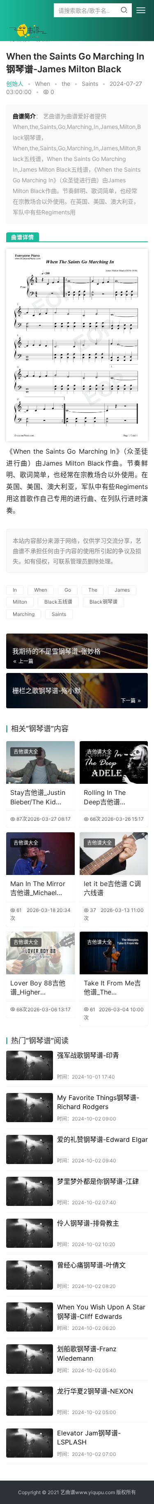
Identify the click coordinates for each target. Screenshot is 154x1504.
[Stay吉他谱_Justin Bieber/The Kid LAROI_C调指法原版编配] (40, 762)
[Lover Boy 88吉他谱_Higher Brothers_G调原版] (40, 953)
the (66, 83)
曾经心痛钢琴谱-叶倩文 (91, 1265)
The (92, 590)
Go (67, 590)
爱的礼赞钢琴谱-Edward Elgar (102, 1139)
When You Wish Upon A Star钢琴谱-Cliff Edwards (101, 1311)
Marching (23, 614)
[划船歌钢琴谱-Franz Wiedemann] (29, 1358)
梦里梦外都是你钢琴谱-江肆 (98, 1181)
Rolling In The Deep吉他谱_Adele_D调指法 (108, 797)
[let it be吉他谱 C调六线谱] (114, 853)
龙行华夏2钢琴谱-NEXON (95, 1391)
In (15, 590)
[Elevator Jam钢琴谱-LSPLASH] (29, 1443)
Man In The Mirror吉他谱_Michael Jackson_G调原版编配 (40, 888)
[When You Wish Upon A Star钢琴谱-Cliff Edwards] (29, 1317)
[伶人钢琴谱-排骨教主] (29, 1233)
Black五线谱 (58, 602)
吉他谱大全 (26, 752)
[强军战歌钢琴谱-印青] (29, 1065)
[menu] (141, 10)
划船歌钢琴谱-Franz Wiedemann (87, 1353)
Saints (90, 83)
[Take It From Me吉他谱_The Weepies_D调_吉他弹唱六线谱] (114, 953)
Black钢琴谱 (103, 602)
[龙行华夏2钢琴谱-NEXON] (29, 1401)
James (122, 590)
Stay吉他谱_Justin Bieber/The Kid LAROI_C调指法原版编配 (40, 797)
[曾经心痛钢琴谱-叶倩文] (29, 1275)
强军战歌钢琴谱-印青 (88, 1055)
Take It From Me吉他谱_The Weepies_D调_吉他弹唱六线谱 (112, 988)
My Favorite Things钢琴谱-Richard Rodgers (98, 1102)
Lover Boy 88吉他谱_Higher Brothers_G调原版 (37, 988)
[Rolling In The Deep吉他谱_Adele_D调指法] (114, 762)
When (42, 83)
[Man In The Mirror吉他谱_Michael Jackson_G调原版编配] (40, 853)
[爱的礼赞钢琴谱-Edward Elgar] (29, 1149)
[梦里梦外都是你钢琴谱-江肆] (29, 1191)
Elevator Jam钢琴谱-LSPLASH (89, 1437)
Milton (20, 602)
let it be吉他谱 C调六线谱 (112, 888)
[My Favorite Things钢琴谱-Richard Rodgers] (29, 1107)
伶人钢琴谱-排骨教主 (88, 1223)
